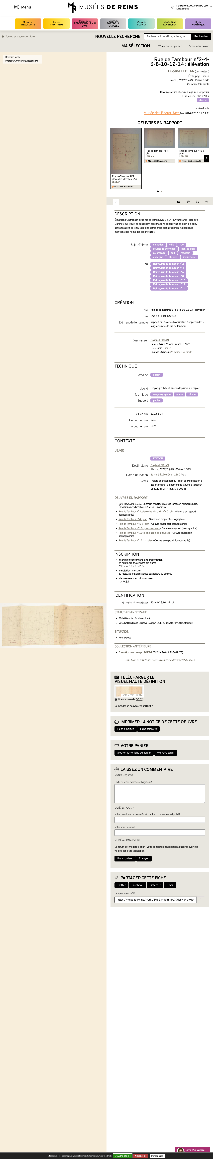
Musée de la (85, 24)
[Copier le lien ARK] (201, 900)
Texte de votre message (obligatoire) (133, 782)
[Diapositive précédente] (113, 158)
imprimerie (189, 257)
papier (156, 400)
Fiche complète (148, 729)
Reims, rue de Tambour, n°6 (168, 272)
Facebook (137, 885)
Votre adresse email (124, 827)
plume (192, 394)
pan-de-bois (188, 249)
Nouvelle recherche (117, 37)
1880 (177, 474)
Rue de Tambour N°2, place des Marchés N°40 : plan (125, 178)
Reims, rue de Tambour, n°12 (169, 284)
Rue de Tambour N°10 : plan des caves (139, 528)
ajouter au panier (171, 46)
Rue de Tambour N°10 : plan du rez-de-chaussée (144, 533)
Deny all (141, 1155)
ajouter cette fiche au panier (134, 753)
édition (158, 458)
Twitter (121, 885)
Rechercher (201, 36)
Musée (56, 23)
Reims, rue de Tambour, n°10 (169, 280)
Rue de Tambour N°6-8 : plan (192, 152)
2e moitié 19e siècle (181, 352)
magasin (185, 253)
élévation (158, 244)
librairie (173, 257)
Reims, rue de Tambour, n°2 (168, 264)
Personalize (157, 1156)
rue (182, 244)
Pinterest (155, 885)
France (167, 348)
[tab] (158, 191)
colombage (159, 253)
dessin (202, 100)
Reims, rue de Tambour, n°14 (169, 288)
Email (170, 885)
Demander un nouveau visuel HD (132, 706)
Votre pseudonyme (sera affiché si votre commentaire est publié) (147, 814)
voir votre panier (200, 46)
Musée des (28, 23)
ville (171, 244)
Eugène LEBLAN (159, 465)
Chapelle (141, 23)
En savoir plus (182, 8)
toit (173, 253)
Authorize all (123, 1155)
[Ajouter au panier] (139, 130)
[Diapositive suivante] (206, 158)
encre (179, 394)
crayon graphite (162, 394)
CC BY (139, 699)
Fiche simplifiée (125, 729)
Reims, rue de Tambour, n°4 (168, 268)
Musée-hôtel (170, 23)
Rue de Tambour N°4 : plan (157, 152)
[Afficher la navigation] (16, 7)
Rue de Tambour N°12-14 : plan (135, 540)
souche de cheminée (164, 249)
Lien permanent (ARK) (124, 893)
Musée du (113, 24)
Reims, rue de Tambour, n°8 (168, 276)
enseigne (158, 257)
